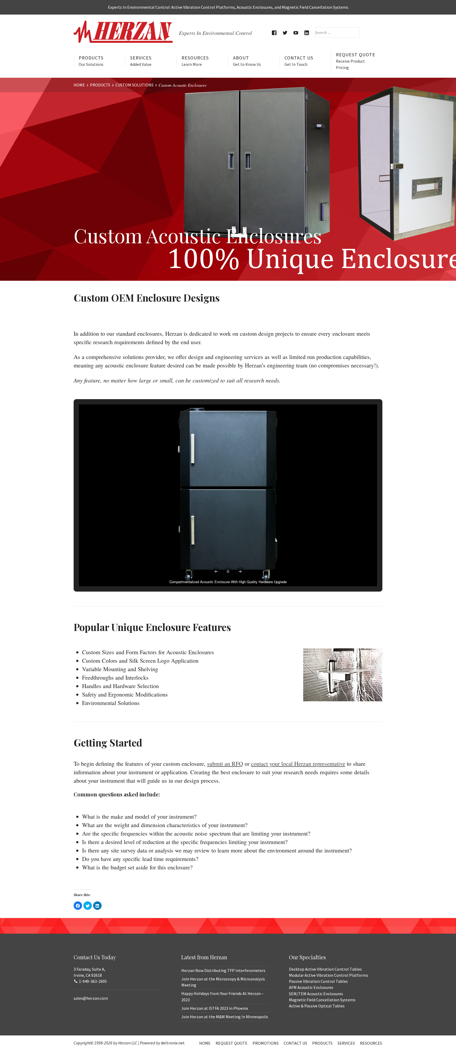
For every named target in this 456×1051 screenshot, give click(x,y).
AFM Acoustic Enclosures (311, 987)
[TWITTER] (285, 32)
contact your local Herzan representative (298, 763)
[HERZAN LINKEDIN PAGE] (307, 32)
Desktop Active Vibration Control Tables (325, 969)
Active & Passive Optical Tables (317, 1005)
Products (91, 61)
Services (140, 61)
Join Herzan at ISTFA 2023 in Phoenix (214, 1008)
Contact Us (298, 61)
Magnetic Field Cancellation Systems (322, 999)
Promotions (266, 1043)
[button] (216, 571)
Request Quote (355, 61)
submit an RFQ (225, 763)
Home (205, 1043)
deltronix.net (173, 1042)
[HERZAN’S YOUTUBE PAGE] (296, 32)
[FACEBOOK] (274, 32)
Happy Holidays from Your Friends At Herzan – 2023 (222, 996)
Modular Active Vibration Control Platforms (328, 975)
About (247, 61)
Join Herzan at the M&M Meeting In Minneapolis (224, 1016)
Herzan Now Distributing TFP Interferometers (223, 970)
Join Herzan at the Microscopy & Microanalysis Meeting (223, 982)
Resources (195, 61)
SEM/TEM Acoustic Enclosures (316, 993)
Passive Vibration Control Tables (318, 981)
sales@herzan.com (91, 998)
